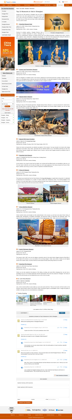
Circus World (4, 81)
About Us (13, 414)
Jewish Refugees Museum (26, 249)
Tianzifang (4, 78)
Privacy (29, 414)
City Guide (60, 5)
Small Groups (27, 5)
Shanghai (27, 8)
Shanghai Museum (6, 24)
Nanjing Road (5, 16)
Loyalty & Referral (39, 414)
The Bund (4, 11)
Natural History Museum (25, 96)
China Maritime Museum (25, 207)
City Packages (37, 5)
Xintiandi (4, 75)
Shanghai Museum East (25, 24)
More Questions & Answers (62, 375)
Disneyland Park (5, 19)
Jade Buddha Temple (6, 34)
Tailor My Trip (47, 5)
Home (4, 5)
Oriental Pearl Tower (6, 29)
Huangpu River (5, 13)
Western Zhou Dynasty (46, 38)
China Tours (17, 5)
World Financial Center (7, 83)
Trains (54, 5)
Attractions (32, 8)
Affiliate (59, 414)
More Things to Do (7, 73)
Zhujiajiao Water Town (6, 27)
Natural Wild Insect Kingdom (27, 139)
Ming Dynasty (46, 218)
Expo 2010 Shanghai (46, 178)
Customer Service (50, 414)
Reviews (67, 5)
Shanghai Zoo (5, 89)
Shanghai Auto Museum (25, 155)
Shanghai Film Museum (25, 264)
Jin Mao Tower (5, 86)
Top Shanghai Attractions (7, 8)
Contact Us (21, 414)
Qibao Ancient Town (6, 91)
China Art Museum (24, 170)
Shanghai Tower (5, 32)
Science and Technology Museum (28, 69)
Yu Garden (4, 21)
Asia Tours (9, 5)
